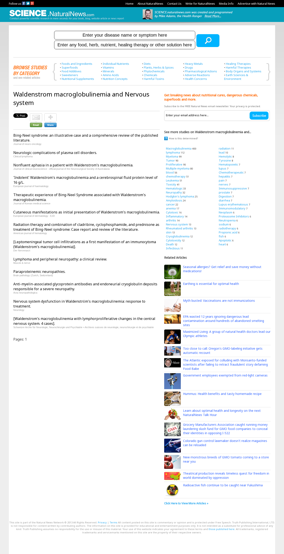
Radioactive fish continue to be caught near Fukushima (223, 485)
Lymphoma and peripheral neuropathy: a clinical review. (60, 259)
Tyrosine (225, 160)
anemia (171, 208)
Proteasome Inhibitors (234, 216)
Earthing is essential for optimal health (211, 284)
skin (169, 232)
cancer (170, 204)
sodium (224, 224)
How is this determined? (183, 138)
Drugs (189, 67)
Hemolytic (225, 156)
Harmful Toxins (154, 79)
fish (221, 236)
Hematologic (174, 188)
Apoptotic (225, 240)
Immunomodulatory (232, 208)
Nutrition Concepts (115, 79)
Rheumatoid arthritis (179, 228)
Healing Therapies (238, 64)
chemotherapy (175, 176)
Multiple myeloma (177, 168)
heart (222, 244)
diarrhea (224, 200)
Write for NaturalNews (200, 4)
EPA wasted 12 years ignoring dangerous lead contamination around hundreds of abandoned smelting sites (223, 320)
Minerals (108, 71)
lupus (222, 168)
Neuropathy (174, 192)
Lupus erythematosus (233, 204)
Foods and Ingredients (77, 64)
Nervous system (177, 224)
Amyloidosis (174, 200)
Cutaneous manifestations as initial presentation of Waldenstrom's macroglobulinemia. (86, 212)
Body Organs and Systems (243, 71)
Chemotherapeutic (231, 172)
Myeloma (172, 156)
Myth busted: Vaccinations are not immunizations (219, 300)
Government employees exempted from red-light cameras (225, 375)
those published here (222, 529)
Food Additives (71, 71)
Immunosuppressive (233, 188)
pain (222, 180)
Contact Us (174, 4)
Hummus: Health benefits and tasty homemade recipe (222, 394)
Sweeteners (70, 75)
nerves (223, 184)
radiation (225, 148)
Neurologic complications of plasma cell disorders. (55, 152)
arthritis (171, 220)
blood (170, 172)
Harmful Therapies (238, 67)
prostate (224, 192)
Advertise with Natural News (256, 4)
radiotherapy (227, 228)
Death (170, 244)
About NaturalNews (150, 4)
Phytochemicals (154, 71)
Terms (113, 522)
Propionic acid (228, 232)
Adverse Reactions (197, 75)
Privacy (102, 522)
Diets (147, 64)
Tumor (170, 160)
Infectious (173, 248)
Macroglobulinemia (178, 148)
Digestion (225, 196)
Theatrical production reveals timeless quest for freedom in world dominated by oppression (226, 475)
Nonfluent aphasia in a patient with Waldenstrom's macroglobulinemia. (73, 165)
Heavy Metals (194, 64)
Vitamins (108, 67)
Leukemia (172, 180)
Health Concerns (196, 79)
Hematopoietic (228, 164)
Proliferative (174, 164)
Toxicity (171, 184)
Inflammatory (175, 216)
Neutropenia (227, 220)
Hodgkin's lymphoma (180, 196)
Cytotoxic (172, 212)
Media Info (226, 4)
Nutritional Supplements (78, 79)
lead (222, 152)
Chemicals (150, 75)
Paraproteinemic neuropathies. (39, 271)
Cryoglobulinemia (177, 236)
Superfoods (70, 67)
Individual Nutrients (116, 64)
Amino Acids (111, 75)
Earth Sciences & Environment (236, 77)
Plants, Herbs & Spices (159, 67)
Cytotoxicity (173, 240)
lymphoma (173, 152)
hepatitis (224, 176)
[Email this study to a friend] (36, 115)
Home (130, 4)
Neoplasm (225, 212)
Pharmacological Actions (201, 71)
